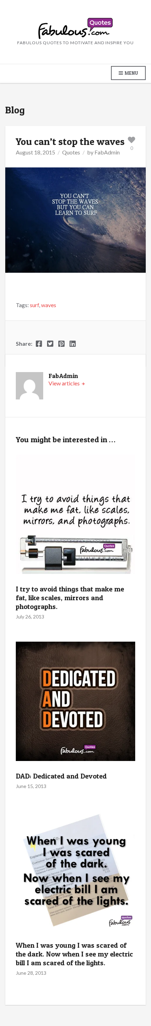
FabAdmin (107, 152)
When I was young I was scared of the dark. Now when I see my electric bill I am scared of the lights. (74, 954)
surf (34, 305)
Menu (131, 73)
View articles (64, 383)
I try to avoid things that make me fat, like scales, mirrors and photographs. (70, 598)
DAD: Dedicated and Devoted (61, 776)
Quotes (71, 152)
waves (48, 305)
